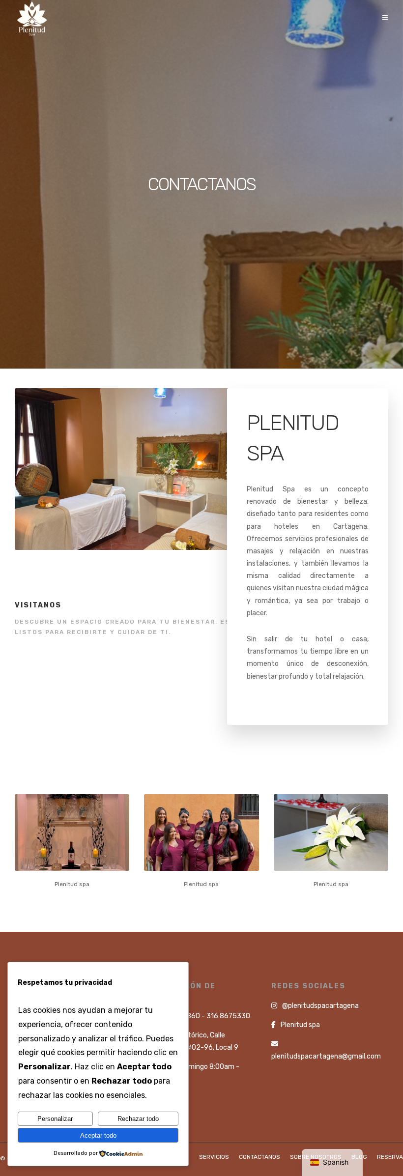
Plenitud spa (300, 1025)
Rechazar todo (138, 1118)
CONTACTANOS (259, 1156)
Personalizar (55, 1118)
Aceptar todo (98, 1135)
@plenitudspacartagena (320, 1006)
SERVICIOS (214, 1156)
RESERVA (390, 1156)
